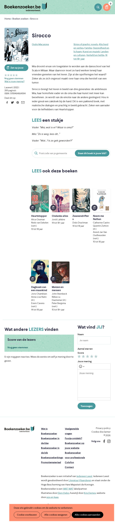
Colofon (69, 462)
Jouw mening (84, 361)
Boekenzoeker (25, 6)
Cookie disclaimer (101, 431)
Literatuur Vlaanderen (80, 480)
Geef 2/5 (8, 75)
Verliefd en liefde (95, 55)
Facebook (7, 102)
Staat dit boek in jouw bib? (92, 153)
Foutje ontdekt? (73, 438)
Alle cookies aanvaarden (87, 514)
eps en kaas (52, 497)
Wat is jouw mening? (14, 81)
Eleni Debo (63, 493)
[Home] (19, 428)
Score (81, 352)
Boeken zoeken (98, 7)
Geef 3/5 (11, 75)
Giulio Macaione (40, 44)
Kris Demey (90, 493)
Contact (69, 467)
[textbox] (94, 383)
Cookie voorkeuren (27, 514)
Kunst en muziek (91, 51)
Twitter (12, 102)
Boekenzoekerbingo (52, 457)
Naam (81, 334)
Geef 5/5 (16, 75)
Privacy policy (103, 428)
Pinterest (17, 102)
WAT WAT (68, 488)
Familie (88, 48)
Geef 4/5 (14, 75)
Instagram (108, 441)
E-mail (22, 102)
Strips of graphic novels (86, 44)
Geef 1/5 (5, 75)
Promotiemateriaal (51, 462)
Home (7, 18)
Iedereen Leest (84, 476)
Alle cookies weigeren (55, 514)
